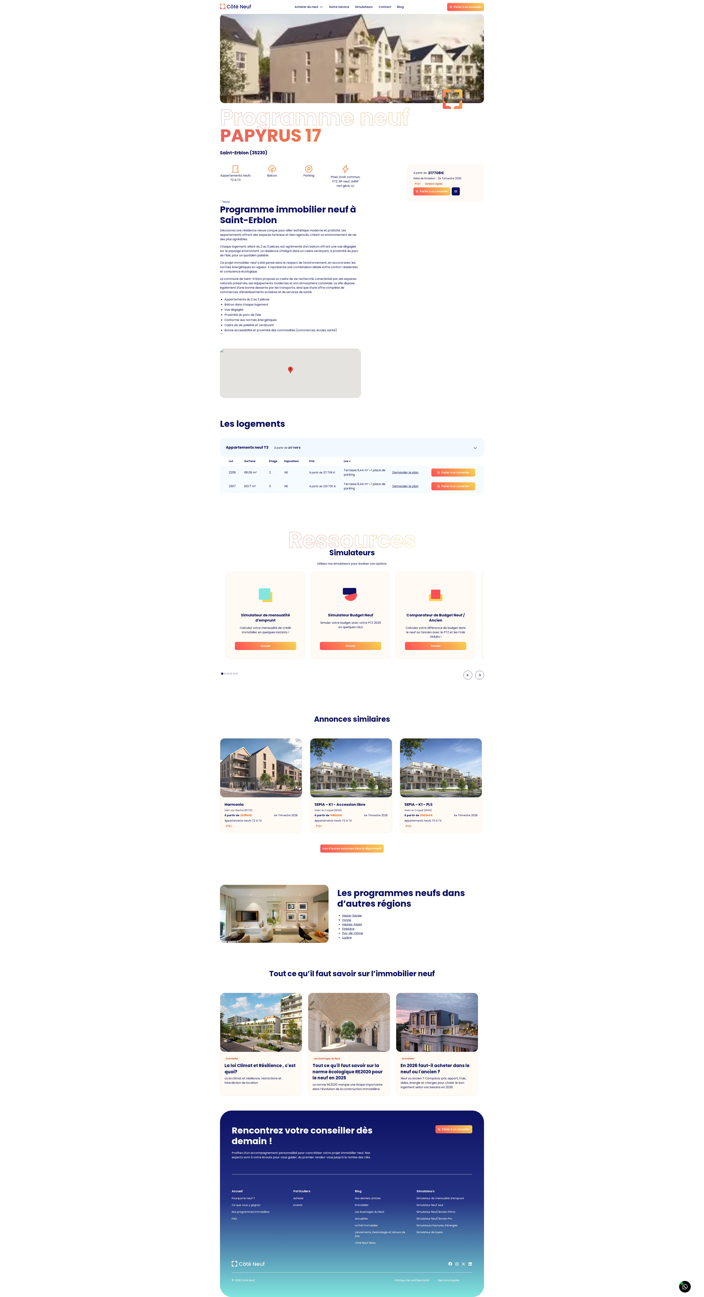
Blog (400, 7)
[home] (235, 7)
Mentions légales (448, 1280)
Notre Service (339, 7)
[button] (309, 7)
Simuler (266, 646)
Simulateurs (364, 7)
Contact (385, 7)
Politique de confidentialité (412, 1280)
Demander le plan (405, 472)
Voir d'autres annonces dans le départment (352, 848)
